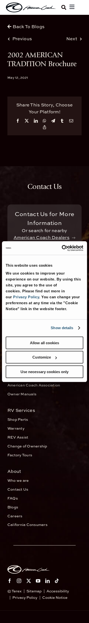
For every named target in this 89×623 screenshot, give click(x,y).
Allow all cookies (44, 343)
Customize (41, 357)
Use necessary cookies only (44, 372)
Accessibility (57, 591)
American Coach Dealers (41, 237)
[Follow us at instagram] (19, 581)
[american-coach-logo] (30, 7)
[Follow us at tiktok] (57, 581)
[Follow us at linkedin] (47, 581)
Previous (22, 39)
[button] (63, 7)
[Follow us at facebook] (9, 581)
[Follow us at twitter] (28, 581)
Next (71, 39)
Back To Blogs (27, 26)
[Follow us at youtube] (38, 581)
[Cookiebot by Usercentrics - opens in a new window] (62, 248)
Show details (62, 328)
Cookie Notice (54, 597)
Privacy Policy (26, 297)
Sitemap (34, 591)
